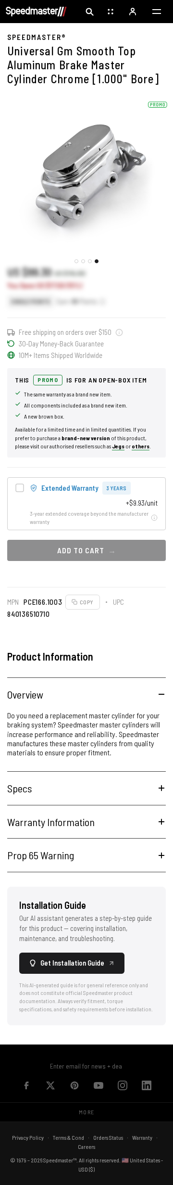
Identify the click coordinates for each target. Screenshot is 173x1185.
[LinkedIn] (146, 1085)
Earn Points (77, 301)
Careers (86, 1146)
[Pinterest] (74, 1085)
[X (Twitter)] (50, 1085)
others (140, 446)
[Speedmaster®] (36, 11)
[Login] (133, 11)
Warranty (142, 1137)
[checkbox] (86, 503)
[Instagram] (122, 1085)
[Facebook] (26, 1085)
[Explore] (111, 11)
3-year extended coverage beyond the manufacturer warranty (89, 517)
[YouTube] (98, 1085)
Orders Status (108, 1137)
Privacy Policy (28, 1137)
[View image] (76, 261)
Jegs (118, 446)
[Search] (89, 11)
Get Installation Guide (72, 962)
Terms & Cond (68, 1137)
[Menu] (156, 11)
